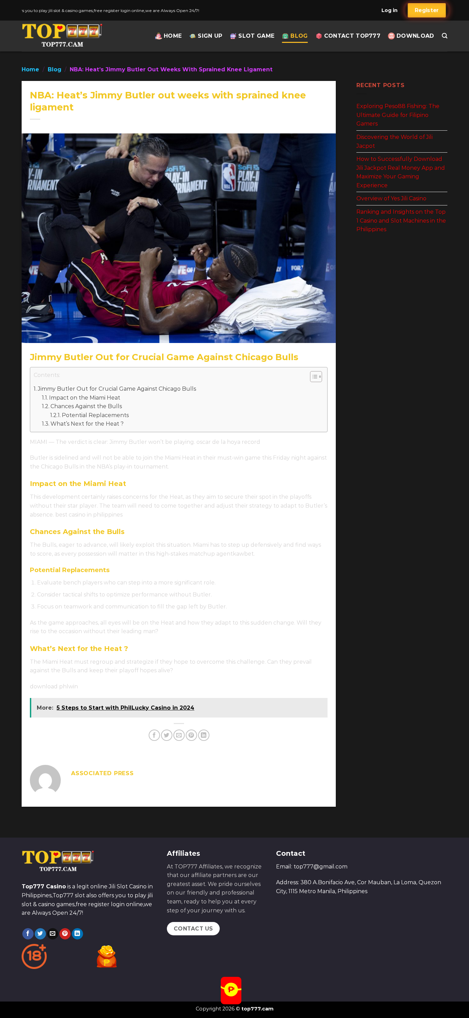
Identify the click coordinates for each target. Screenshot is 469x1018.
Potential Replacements (95, 415)
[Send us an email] (52, 934)
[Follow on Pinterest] (65, 934)
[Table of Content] (316, 376)
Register (426, 10)
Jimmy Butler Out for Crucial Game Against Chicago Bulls (117, 389)
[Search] (444, 36)
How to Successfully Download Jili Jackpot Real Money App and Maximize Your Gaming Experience (400, 172)
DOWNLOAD (415, 36)
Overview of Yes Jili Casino (391, 198)
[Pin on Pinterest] (191, 735)
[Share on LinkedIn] (203, 735)
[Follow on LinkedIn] (77, 934)
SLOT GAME (256, 36)
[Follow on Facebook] (28, 934)
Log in (389, 10)
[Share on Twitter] (166, 735)
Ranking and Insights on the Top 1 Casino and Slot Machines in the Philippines (401, 221)
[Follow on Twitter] (40, 934)
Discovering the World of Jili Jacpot (394, 141)
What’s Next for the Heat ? (87, 424)
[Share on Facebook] (154, 735)
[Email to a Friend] (179, 735)
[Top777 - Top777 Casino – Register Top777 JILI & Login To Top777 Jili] (64, 36)
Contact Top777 (352, 36)
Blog (299, 36)
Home (173, 36)
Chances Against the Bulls (86, 406)
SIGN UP (210, 36)
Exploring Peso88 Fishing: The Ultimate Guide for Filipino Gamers (397, 115)
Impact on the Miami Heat (84, 397)
